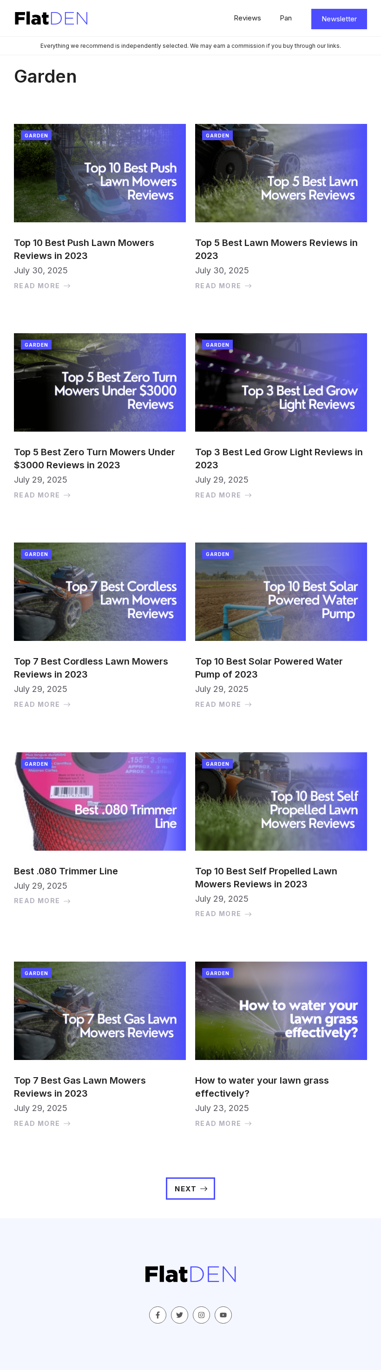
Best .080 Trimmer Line (66, 871)
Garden (36, 135)
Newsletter (339, 18)
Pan (286, 17)
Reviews (247, 17)
